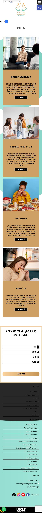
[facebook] (28, 494)
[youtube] (23, 494)
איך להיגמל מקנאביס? (29, 444)
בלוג (35, 411)
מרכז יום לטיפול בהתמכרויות (28, 441)
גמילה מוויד (33, 438)
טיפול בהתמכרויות (31, 395)
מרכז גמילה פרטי (31, 425)
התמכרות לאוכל (31, 461)
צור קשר (34, 415)
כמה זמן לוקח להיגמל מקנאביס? (26, 448)
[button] (39, 7)
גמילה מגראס (32, 454)
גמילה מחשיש (32, 464)
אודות (35, 398)
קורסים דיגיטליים (31, 401)
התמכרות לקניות (31, 458)
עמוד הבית (33, 391)
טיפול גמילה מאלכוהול (30, 408)
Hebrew (7, 1)
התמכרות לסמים (31, 431)
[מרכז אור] (21, 9)
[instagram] (18, 494)
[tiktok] (14, 494)
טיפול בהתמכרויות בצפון (29, 468)
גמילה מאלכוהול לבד (30, 451)
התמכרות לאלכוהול (30, 428)
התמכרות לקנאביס (31, 435)
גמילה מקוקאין (32, 405)
